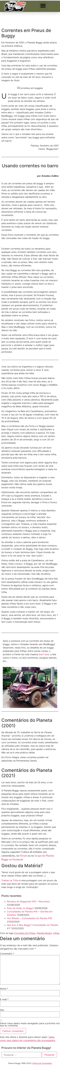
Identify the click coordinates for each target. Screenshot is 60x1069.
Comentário (7, 953)
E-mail (4, 999)
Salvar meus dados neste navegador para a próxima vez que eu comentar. (30, 1024)
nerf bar (44, 654)
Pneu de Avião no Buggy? (20, 908)
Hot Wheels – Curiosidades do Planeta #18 (29, 918)
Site (2, 1010)
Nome (4, 989)
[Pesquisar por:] (21, 1055)
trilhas (56, 933)
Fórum (23, 856)
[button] (43, 5)
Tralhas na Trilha (10, 880)
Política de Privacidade (42, 1063)
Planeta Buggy (44, 933)
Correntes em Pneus (24, 933)
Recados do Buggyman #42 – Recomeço (28, 901)
